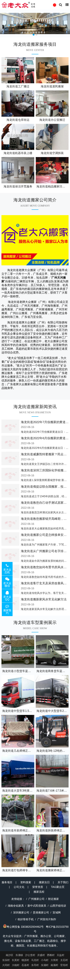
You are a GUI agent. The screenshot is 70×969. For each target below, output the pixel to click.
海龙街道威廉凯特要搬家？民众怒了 (45, 454)
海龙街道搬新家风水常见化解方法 (44, 599)
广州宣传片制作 (46, 919)
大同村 (6, 965)
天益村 (60, 955)
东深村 (6, 960)
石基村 (25, 965)
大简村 (54, 960)
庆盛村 (41, 955)
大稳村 (15, 965)
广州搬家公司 (36, 898)
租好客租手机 (26, 919)
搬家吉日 (44, 882)
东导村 (35, 965)
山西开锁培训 (58, 905)
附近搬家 (53, 898)
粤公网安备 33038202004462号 (25, 926)
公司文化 (19, 886)
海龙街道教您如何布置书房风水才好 (45, 567)
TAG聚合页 (57, 886)
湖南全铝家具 (16, 905)
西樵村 (51, 955)
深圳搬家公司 (21, 912)
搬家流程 (39, 891)
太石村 (64, 960)
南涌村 (54, 965)
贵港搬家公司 (41, 912)
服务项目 (7, 882)
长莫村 (15, 960)
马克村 (35, 960)
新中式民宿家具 (36, 905)
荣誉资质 (37, 886)
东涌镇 (19, 955)
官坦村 (64, 965)
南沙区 (9, 955)
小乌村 (44, 960)
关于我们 (63, 882)
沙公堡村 (30, 955)
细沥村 (25, 960)
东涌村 (44, 965)
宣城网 (57, 912)
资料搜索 (25, 882)
